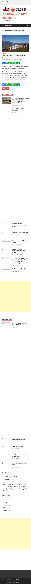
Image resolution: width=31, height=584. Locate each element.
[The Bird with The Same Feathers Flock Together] (6, 438)
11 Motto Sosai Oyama (18, 446)
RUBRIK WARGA (7, 507)
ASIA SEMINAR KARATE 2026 (20, 232)
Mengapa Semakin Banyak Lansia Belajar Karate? (19, 323)
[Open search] (27, 25)
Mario (12, 59)
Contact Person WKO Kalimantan (18, 109)
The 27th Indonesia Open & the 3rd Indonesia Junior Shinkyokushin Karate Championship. (20, 100)
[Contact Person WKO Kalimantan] (6, 109)
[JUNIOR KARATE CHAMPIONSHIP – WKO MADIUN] (6, 249)
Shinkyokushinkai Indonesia (15, 15)
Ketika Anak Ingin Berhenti (10, 482)
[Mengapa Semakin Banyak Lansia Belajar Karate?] (6, 323)
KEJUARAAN (6, 505)
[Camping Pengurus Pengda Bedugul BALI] (15, 43)
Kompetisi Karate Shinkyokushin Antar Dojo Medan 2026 (19, 225)
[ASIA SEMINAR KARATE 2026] (6, 232)
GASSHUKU (6, 500)
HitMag (17, 582)
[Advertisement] (15, 296)
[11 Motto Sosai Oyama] (6, 446)
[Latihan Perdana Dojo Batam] (6, 269)
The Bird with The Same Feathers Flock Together (18, 438)
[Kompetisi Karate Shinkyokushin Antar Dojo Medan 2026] (6, 223)
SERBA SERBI (6, 510)
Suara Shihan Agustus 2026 (10, 476)
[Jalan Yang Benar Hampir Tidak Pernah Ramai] (6, 455)
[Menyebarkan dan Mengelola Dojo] (6, 463)
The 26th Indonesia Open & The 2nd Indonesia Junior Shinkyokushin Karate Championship (19, 260)
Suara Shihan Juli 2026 (8, 479)
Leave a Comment (18, 59)
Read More (5, 88)
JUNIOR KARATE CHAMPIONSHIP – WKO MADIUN (19, 250)
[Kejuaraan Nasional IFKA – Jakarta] (6, 241)
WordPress (10, 582)
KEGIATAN (4, 53)
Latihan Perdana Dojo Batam (19, 268)
